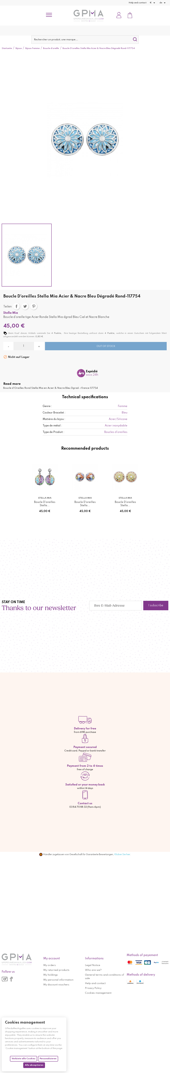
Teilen (16, 306)
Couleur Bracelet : (54, 412)
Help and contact (137, 3)
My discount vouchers (56, 984)
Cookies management (98, 993)
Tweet (25, 306)
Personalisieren (48, 1059)
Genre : (47, 406)
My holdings (50, 975)
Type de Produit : (53, 432)
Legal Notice (92, 965)
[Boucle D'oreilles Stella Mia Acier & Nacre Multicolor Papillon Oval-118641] (45, 477)
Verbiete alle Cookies (23, 1059)
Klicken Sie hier (122, 854)
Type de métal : (52, 425)
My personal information (58, 980)
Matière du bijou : (54, 419)
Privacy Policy (93, 988)
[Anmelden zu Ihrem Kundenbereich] (119, 15)
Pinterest (33, 306)
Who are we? (93, 970)
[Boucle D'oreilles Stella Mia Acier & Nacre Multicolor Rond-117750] (85, 477)
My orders (49, 965)
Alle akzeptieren (34, 1065)
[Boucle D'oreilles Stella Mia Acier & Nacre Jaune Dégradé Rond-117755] (125, 477)
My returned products (56, 970)
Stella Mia (10, 312)
